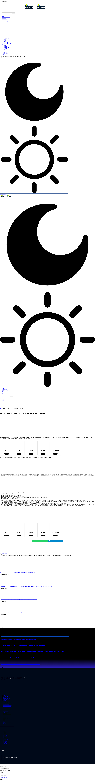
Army (8, 544)
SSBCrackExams (4, 416)
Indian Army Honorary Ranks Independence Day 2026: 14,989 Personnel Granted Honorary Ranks (17, 519)
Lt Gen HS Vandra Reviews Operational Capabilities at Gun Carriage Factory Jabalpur (23, 645)
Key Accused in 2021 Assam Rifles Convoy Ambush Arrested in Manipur (19, 657)
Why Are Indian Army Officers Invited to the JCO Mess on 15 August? (12, 518)
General (18, 544)
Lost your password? (3, 777)
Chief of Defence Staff (13, 544)
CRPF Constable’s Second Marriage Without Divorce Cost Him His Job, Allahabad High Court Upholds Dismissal (22, 624)
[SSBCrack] (6, 196)
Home (1, 408)
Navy (21, 544)
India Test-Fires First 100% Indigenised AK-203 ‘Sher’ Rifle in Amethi (18, 639)
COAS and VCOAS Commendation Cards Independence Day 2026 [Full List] (13, 520)
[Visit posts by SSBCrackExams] (2, 552)
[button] (4, 11)
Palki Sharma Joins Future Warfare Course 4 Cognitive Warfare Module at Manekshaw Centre (19, 599)
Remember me (4, 775)
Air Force (5, 544)
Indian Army (2, 410)
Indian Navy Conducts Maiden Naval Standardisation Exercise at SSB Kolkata (20, 664)
